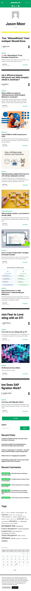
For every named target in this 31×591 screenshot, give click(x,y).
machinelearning (5, 521)
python (13, 533)
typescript (18, 538)
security (23, 535)
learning (26, 519)
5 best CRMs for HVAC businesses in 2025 (14, 135)
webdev (5, 541)
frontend (7, 519)
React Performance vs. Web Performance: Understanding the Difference (13, 292)
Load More (15, 418)
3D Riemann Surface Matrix (11, 368)
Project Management (17, 531)
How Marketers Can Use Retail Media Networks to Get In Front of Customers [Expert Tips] (15, 492)
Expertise (3, 519)
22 (23, 562)
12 (11, 559)
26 (11, 564)
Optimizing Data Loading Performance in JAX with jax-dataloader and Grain (15, 175)
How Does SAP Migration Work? (12, 402)
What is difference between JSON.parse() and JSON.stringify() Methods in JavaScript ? (13, 95)
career (10, 514)
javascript (20, 519)
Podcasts (15, 523)
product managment (23, 529)
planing (3, 523)
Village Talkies (5, 473)
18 (7, 562)
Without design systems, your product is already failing (15, 214)
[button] (2, 2)
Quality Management (9, 535)
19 (11, 562)
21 (19, 562)
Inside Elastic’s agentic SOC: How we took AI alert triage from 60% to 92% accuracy (15, 460)
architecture (7, 512)
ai (2, 512)
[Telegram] (18, 6)
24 (3, 564)
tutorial (13, 538)
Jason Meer (4, 64)
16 (27, 559)
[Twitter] (16, 6)
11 (7, 559)
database (15, 516)
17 (3, 562)
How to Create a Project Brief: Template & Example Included (15, 254)
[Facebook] (12, 6)
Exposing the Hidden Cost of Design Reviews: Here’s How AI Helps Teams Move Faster (14, 445)
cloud (14, 514)
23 (27, 562)
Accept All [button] (15, 587)
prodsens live (8, 525)
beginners (5, 515)
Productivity (19, 526)
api (4, 512)
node (18, 521)
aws (26, 512)
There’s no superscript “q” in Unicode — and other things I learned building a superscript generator (15, 450)
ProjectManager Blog (6, 533)
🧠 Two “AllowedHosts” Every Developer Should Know (12, 56)
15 (23, 559)
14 (19, 559)
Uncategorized (24, 538)
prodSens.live (15, 2)
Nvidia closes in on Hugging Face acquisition (14, 455)
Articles (13, 512)
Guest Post (12, 519)
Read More (25, 64)
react (19, 535)
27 (15, 564)
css (11, 516)
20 (15, 562)
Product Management (7, 211)
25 (7, 564)
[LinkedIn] (14, 6)
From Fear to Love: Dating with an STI (14, 332)
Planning (4, 250)
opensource (23, 521)
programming (6, 531)
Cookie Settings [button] (6, 587)
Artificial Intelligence (19, 512)
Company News (19, 514)
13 (15, 559)
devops (20, 517)
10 (3, 559)
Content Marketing (6, 516)
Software (4, 53)
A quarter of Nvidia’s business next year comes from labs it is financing (14, 439)
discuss (24, 516)
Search (4, 425)
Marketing (4, 132)
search (24, 428)
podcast (11, 523)
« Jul (14, 570)
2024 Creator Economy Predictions (20, 497)
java (15, 519)
